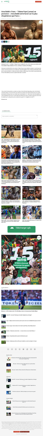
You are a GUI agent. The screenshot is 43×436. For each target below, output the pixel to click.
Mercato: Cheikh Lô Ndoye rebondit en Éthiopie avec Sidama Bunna (24, 369)
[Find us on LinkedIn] (31, 349)
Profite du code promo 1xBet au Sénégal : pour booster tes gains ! (24, 391)
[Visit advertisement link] (21, 53)
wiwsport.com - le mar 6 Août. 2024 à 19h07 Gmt (9, 18)
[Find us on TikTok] (27, 349)
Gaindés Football (5, 308)
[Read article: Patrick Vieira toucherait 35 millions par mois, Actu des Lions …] (8, 408)
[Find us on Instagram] (20, 349)
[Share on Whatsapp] (6, 42)
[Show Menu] (1, 1)
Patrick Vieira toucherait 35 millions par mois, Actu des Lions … (24, 407)
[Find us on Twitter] (16, 349)
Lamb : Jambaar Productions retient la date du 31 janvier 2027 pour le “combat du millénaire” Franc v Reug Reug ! (31, 201)
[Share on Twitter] (4, 42)
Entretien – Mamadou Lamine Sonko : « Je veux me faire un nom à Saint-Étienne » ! (20, 330)
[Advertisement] (21, 6)
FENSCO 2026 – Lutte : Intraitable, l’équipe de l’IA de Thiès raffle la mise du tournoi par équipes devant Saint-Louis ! (10, 221)
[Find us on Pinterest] (35, 349)
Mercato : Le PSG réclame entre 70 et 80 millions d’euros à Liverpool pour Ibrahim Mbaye (19, 311)
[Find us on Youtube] (23, 349)
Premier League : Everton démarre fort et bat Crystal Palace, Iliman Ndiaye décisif (20, 325)
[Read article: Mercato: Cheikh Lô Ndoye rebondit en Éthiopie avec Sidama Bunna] (8, 370)
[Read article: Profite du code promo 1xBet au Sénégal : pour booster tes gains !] (8, 392)
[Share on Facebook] (2, 42)
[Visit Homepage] (7, 2)
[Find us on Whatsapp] (8, 349)
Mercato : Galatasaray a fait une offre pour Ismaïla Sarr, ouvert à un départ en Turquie (21, 341)
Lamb (20, 18)
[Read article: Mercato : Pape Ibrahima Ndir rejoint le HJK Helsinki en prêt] (3, 337)
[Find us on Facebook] (12, 349)
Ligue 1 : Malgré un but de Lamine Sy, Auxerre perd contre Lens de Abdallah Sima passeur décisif (23, 320)
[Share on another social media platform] (8, 42)
